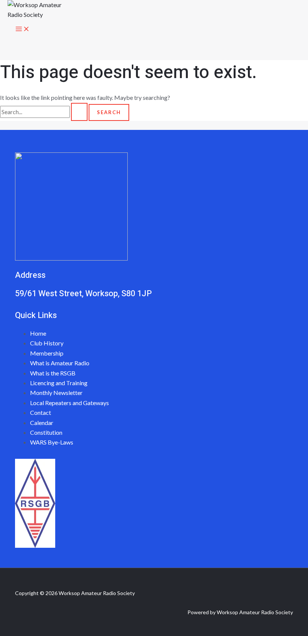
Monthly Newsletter (56, 392)
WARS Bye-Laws (51, 442)
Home (38, 333)
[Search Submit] (79, 112)
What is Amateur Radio (59, 362)
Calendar (41, 422)
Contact (40, 412)
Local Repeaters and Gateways (69, 402)
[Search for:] (44, 111)
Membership (46, 353)
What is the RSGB (52, 373)
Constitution (46, 432)
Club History (46, 343)
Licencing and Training (59, 382)
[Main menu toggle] (23, 29)
